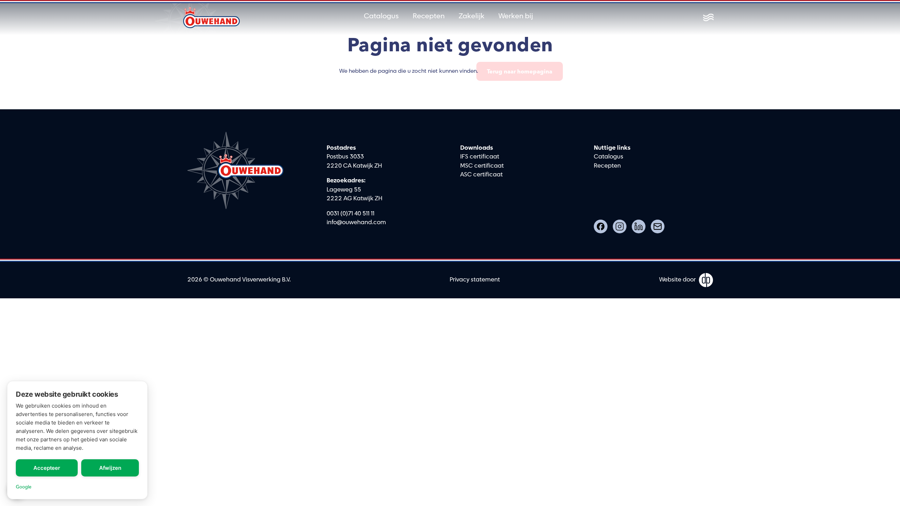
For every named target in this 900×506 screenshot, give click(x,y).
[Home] (211, 17)
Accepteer (46, 468)
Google (23, 486)
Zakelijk (471, 16)
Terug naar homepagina (519, 71)
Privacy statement (475, 280)
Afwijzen (110, 468)
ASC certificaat (481, 175)
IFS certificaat (479, 157)
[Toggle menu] (708, 17)
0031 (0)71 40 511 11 (350, 214)
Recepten (429, 16)
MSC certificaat (482, 166)
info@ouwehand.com (356, 222)
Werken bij (516, 16)
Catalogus (381, 16)
